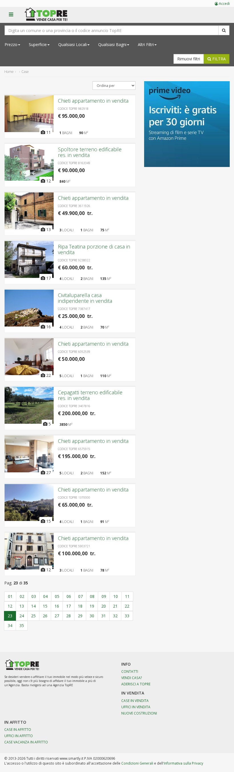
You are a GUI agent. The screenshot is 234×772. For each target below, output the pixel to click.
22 (127, 606)
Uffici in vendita (135, 707)
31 (103, 615)
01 (10, 596)
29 (80, 615)
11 (127, 596)
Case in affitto (17, 729)
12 (10, 606)
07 (80, 596)
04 (45, 596)
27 (57, 615)
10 (115, 596)
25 (33, 615)
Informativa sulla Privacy (183, 763)
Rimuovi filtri (188, 58)
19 (92, 606)
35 (21, 625)
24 (21, 615)
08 (92, 596)
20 (103, 606)
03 (33, 596)
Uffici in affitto (18, 735)
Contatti (129, 671)
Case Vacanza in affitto (26, 742)
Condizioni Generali (137, 763)
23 (10, 615)
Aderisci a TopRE (135, 684)
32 (115, 615)
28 (68, 615)
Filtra (218, 58)
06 (68, 596)
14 (33, 606)
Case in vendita (135, 700)
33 (127, 615)
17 (68, 606)
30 (92, 615)
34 (10, 625)
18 (80, 606)
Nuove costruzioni (139, 713)
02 (22, 596)
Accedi (224, 3)
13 (21, 606)
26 (45, 615)
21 (115, 606)
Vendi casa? (131, 677)
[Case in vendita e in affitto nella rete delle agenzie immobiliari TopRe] (50, 17)
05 (57, 596)
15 (45, 606)
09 (104, 596)
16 (57, 606)
